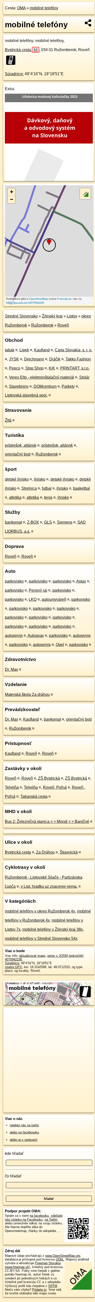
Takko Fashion (78, 359)
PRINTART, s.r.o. (74, 368)
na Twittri (51, 1219)
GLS (48, 522)
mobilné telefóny (44, 8)
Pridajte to (39, 1289)
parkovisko (14, 581)
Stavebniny (18, 386)
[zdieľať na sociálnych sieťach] (88, 23)
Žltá (8, 420)
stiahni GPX (13, 967)
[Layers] (85, 193)
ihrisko (39, 479)
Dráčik (54, 359)
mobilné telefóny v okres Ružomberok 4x (40, 911)
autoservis (14, 635)
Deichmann (34, 359)
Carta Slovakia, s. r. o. (73, 350)
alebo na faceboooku (24, 1132)
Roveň (63, 325)
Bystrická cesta (21, 50)
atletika (15, 497)
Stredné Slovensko (21, 316)
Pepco (14, 368)
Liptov (72, 316)
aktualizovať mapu (32, 956)
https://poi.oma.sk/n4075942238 (25, 302)
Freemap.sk (64, 298)
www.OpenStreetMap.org (62, 1256)
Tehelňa (12, 787)
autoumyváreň (54, 599)
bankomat (13, 522)
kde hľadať (14, 1153)
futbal (46, 488)
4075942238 (13, 959)
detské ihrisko (17, 479)
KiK (52, 368)
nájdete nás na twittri (24, 1125)
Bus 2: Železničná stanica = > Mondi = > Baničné (47, 821)
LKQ (33, 599)
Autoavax (36, 635)
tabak (9, 350)
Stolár (84, 377)
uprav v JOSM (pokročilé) (65, 956)
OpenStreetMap (38, 298)
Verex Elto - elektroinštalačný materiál (41, 377)
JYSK (14, 359)
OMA (21, 8)
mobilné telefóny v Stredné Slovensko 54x (41, 938)
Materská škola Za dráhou (27, 694)
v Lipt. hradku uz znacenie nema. (49, 886)
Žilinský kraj (52, 316)
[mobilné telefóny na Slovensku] (12, 60)
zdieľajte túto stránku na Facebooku (34, 1217)
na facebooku (39, 1215)
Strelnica (29, 488)
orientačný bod (17, 454)
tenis (48, 497)
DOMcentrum (45, 386)
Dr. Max (11, 669)
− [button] (11, 199)
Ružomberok (42, 325)
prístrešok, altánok (20, 445)
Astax (81, 581)
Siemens (64, 522)
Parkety (68, 386)
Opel (60, 645)
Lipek (24, 350)
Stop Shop (34, 368)
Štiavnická (69, 852)
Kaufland (42, 350)
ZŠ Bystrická (49, 778)
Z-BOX (33, 522)
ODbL (60, 1259)
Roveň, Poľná (55, 787)
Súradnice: (14, 74)
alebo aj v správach (23, 1140)
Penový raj (38, 590)
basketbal (81, 488)
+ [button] (11, 192)
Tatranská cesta (34, 796)
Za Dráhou (45, 852)
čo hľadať (13, 1176)
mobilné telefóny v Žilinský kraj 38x (52, 929)
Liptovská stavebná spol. (26, 395)
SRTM (52, 1286)
